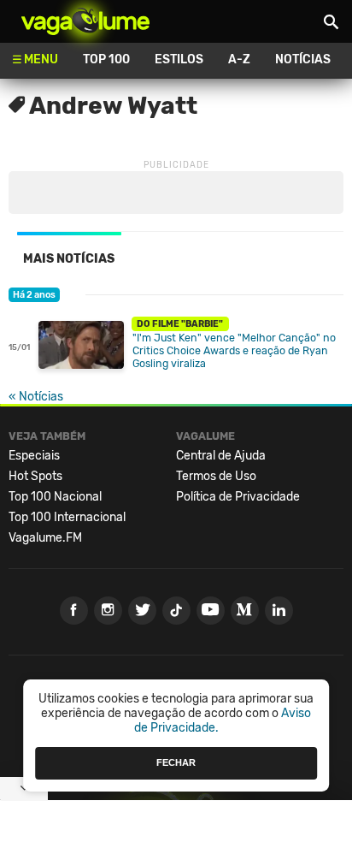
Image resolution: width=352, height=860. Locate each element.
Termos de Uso (216, 476)
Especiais (34, 455)
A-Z (239, 59)
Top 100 (106, 59)
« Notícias (36, 396)
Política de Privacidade (238, 496)
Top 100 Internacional (67, 517)
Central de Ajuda (221, 455)
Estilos (179, 59)
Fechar (176, 762)
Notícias (303, 59)
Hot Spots (35, 476)
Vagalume (85, 21)
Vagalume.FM (45, 538)
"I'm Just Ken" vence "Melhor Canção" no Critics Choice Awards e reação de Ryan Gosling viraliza (234, 350)
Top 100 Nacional (55, 496)
